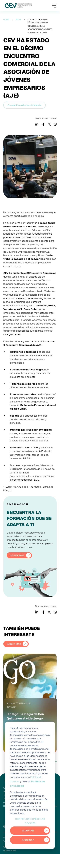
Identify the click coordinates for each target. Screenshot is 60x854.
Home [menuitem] (6, 19)
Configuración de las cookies (30, 821)
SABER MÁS (17, 555)
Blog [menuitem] (18, 19)
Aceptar (28, 830)
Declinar (28, 840)
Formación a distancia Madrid (25, 105)
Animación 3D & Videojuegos (18, 703)
